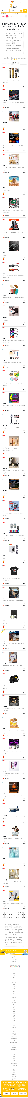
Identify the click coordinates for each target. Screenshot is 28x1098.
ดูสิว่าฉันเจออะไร (15, 957)
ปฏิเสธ (14, 1093)
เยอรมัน (14, 1072)
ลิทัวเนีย (14, 1016)
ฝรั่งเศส (14, 998)
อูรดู (14, 1052)
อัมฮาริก (14, 1031)
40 (18, 917)
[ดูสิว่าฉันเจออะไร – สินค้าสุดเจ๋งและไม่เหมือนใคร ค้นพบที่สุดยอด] (14, 952)
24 (7, 915)
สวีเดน (14, 1020)
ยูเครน (14, 1011)
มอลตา (14, 1006)
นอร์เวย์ (14, 993)
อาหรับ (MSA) (14, 1034)
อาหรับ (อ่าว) (14, 1040)
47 (10, 64)
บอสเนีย (14, 995)
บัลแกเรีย (14, 996)
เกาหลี (14, 1059)
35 (7, 917)
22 (3, 915)
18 (18, 914)
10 (24, 912)
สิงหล (14, 1022)
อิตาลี (14, 1045)
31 (22, 915)
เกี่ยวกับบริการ (14, 959)
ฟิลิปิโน (14, 1004)
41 (20, 917)
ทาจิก (14, 991)
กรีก (14, 973)
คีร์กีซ (14, 977)
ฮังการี (14, 1054)
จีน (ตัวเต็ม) (14, 982)
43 (24, 917)
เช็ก (14, 1061)
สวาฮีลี (14, 1018)
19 (20, 914)
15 (11, 914)
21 (24, 914)
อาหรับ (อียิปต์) (14, 1038)
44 (9, 919)
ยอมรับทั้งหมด (23, 1093)
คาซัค (14, 975)
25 (9, 915)
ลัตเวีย (14, 1014)
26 (11, 915)
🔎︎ (25, 63)
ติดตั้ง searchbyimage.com (20, 1)
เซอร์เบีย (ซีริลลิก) (14, 1063)
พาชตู (14, 1000)
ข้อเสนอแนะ (14, 960)
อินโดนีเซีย (14, 1047)
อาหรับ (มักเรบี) (14, 1036)
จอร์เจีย (14, 979)
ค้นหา (14, 956)
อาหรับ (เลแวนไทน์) (14, 1041)
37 (11, 917)
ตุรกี (14, 987)
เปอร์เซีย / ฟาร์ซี (14, 1070)
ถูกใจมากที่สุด (6, 58)
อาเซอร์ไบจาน (14, 1043)
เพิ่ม (16, 59)
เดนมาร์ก (14, 1067)
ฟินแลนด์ (14, 1002)
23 (5, 915)
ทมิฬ (14, 989)
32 (24, 915)
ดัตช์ (14, 986)
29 (18, 915)
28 (16, 915)
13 (7, 914)
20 (22, 914)
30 (20, 915)
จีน (14, 980)
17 (16, 914)
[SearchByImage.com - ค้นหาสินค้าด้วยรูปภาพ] (13, 5)
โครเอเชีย (14, 1079)
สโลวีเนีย (14, 1027)
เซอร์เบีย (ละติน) (14, 1065)
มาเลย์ (14, 1009)
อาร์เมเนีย (14, 1033)
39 (16, 917)
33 (3, 917)
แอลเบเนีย (14, 1078)
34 (5, 917)
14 (9, 914)
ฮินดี (14, 1056)
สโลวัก (14, 1025)
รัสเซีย (14, 1013)
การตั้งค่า (6, 1093)
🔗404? (3, 67)
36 (9, 917)
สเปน (14, 1024)
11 (3, 914)
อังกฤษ (14, 1029)
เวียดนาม (14, 1074)
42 (22, 917)
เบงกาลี (14, 1068)
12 (5, 914)
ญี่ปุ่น (14, 984)
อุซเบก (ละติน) (14, 1051)
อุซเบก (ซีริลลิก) (14, 1049)
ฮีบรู (14, 1058)
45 (11, 919)
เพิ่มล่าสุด (13, 58)
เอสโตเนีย (14, 1076)
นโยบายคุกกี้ (12, 1088)
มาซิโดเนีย (14, 1007)
